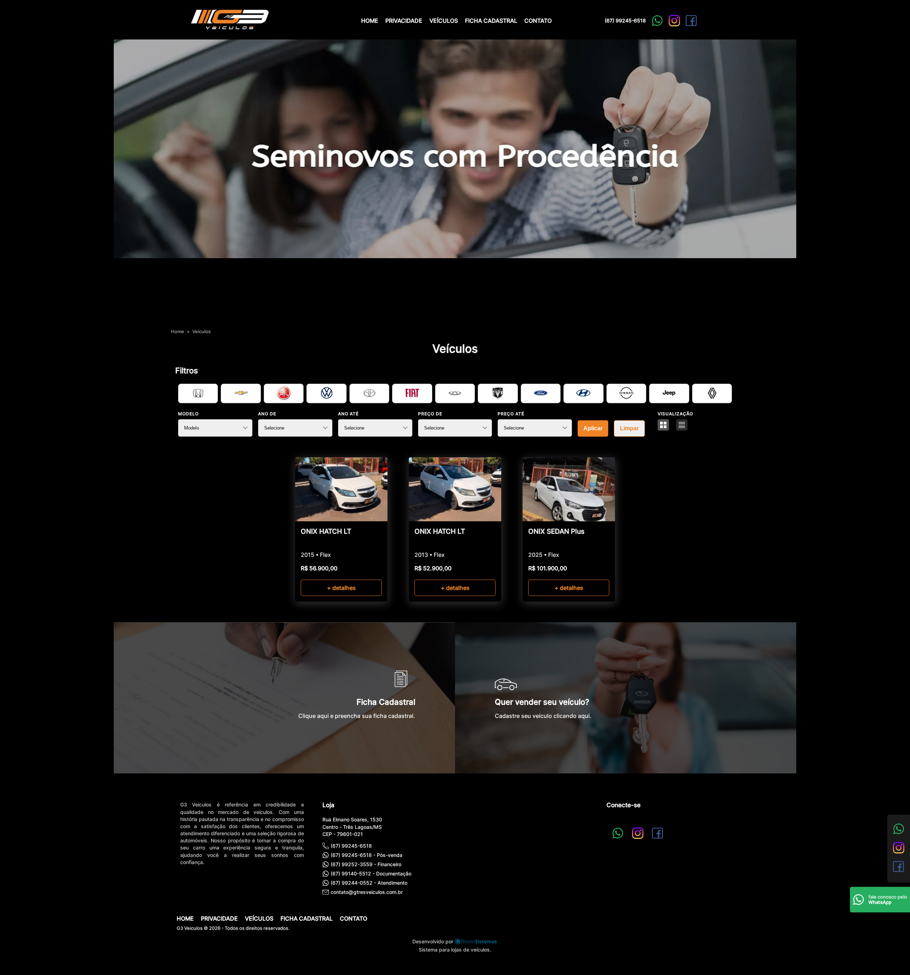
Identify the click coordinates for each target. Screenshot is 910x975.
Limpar (629, 428)
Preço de (430, 413)
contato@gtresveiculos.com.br (367, 892)
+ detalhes (341, 587)
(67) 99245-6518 (625, 20)
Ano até (348, 413)
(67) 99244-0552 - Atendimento (369, 883)
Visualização (675, 413)
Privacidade (403, 20)
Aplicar (593, 428)
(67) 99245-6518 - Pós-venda (366, 855)
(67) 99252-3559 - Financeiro (366, 864)
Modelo (188, 413)
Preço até (511, 413)
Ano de (267, 413)
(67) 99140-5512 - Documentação (371, 873)
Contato (538, 20)
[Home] (229, 30)
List (681, 425)
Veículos (443, 20)
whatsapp (657, 20)
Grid (663, 425)
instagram (674, 20)
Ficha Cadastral (491, 20)
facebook (691, 20)
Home (369, 20)
